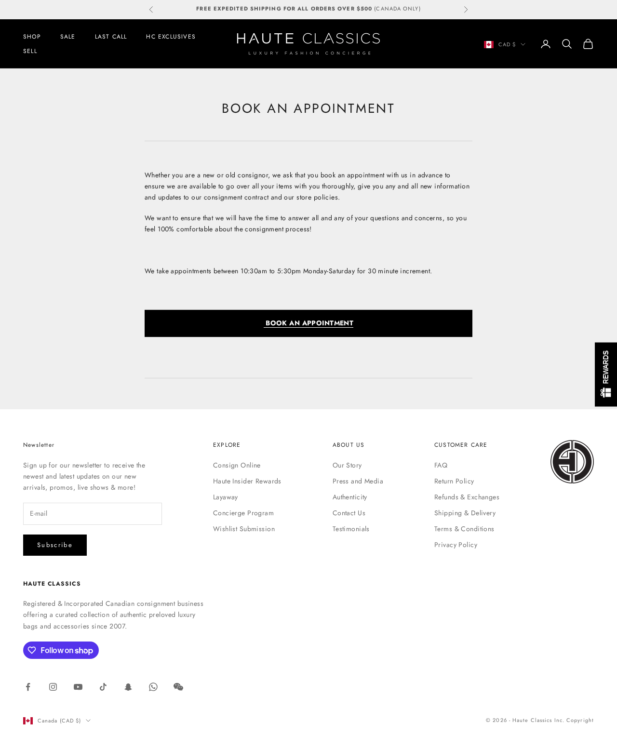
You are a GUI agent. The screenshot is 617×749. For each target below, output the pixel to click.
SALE (68, 36)
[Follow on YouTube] (78, 687)
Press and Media (358, 481)
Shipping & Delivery (465, 513)
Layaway (225, 497)
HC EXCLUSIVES (171, 36)
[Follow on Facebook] (28, 687)
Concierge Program (243, 513)
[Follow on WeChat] (178, 687)
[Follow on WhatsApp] (153, 687)
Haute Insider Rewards (247, 481)
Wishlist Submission (244, 529)
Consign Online (237, 465)
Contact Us (349, 513)
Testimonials (351, 529)
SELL (30, 51)
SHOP (32, 36)
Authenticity (350, 497)
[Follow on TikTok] (103, 687)
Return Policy (454, 481)
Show (606, 375)
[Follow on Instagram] (53, 687)
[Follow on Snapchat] (128, 687)
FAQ (440, 465)
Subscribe (55, 544)
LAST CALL (111, 36)
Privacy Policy (455, 544)
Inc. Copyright (574, 720)
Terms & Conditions (464, 529)
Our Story (347, 465)
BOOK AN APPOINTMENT (308, 323)
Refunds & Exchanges (466, 497)
